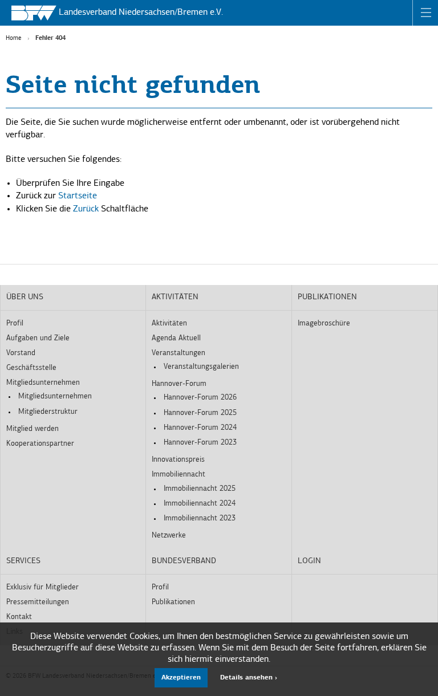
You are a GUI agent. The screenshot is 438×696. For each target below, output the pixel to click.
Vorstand (20, 353)
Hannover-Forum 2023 (200, 442)
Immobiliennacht (178, 474)
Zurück (86, 209)
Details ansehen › (248, 677)
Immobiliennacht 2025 (200, 489)
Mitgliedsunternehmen (43, 382)
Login (309, 561)
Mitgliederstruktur (48, 412)
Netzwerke (169, 535)
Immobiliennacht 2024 (200, 503)
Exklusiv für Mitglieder (42, 587)
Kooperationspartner (40, 443)
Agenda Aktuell (176, 338)
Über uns (24, 297)
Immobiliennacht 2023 (200, 518)
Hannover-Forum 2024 (200, 428)
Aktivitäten (175, 297)
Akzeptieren (181, 677)
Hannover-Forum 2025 (200, 413)
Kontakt (19, 617)
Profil (14, 323)
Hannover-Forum (179, 384)
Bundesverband (184, 561)
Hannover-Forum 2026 (200, 397)
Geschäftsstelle (31, 368)
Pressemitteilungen (37, 602)
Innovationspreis (178, 459)
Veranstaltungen (178, 353)
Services (23, 561)
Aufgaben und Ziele (38, 338)
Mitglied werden (32, 429)
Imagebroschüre (324, 323)
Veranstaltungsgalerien (201, 367)
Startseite (77, 196)
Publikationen (327, 297)
